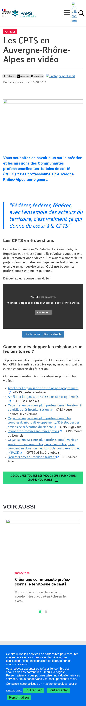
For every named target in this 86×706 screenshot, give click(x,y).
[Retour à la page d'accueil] (24, 13)
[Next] (80, 597)
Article (10, 31)
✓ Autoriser (43, 312)
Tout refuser (33, 690)
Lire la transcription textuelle (43, 334)
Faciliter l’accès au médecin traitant (32, 457)
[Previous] (6, 597)
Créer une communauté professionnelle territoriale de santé (42, 581)
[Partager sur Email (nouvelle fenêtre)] (60, 76)
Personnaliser (19, 697)
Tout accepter (58, 690)
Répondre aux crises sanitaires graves (33, 431)
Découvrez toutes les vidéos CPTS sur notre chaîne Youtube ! (43, 477)
